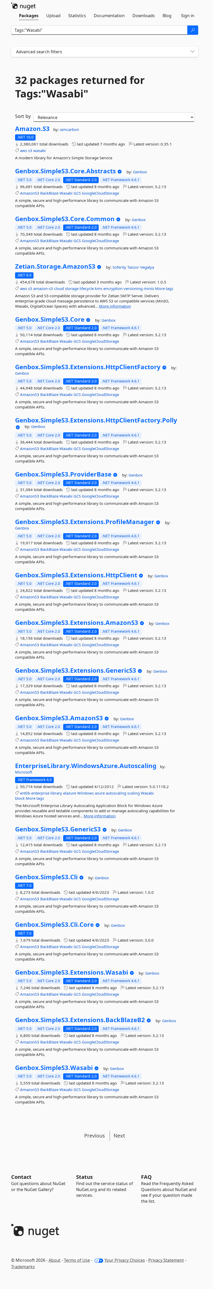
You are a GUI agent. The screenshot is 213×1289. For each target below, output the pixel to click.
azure (100, 793)
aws (23, 150)
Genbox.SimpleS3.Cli (46, 877)
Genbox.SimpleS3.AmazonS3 (59, 718)
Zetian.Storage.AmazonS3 (55, 266)
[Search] (192, 30)
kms (98, 288)
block (20, 798)
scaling (133, 793)
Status (84, 1176)
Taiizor (133, 267)
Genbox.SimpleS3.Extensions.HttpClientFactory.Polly (96, 420)
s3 (30, 150)
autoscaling (116, 793)
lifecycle (86, 288)
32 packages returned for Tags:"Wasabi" (80, 86)
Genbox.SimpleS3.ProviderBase (63, 474)
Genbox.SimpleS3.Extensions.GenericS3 (75, 670)
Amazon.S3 (32, 128)
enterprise (40, 793)
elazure (69, 793)
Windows (85, 793)
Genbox (140, 171)
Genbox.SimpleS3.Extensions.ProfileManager (84, 522)
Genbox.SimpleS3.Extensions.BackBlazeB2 (80, 1020)
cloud (59, 288)
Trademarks (23, 1267)
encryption (113, 288)
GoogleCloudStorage (100, 193)
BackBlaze (49, 193)
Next (119, 1135)
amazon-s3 (43, 288)
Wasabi (65, 193)
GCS (77, 193)
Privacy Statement (166, 1260)
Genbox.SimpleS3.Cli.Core (54, 924)
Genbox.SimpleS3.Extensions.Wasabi (71, 972)
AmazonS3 (29, 193)
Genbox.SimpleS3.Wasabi (54, 1067)
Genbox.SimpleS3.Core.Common (65, 219)
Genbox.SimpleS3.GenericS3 (58, 829)
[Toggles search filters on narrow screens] (192, 52)
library (56, 793)
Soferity (119, 267)
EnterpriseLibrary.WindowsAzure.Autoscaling (85, 766)
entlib (25, 793)
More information (115, 306)
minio (149, 288)
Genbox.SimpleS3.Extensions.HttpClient (76, 575)
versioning (133, 288)
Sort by (23, 116)
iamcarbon (69, 129)
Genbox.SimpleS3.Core (49, 319)
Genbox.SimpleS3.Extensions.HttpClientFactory (88, 367)
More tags (164, 288)
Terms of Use (77, 1260)
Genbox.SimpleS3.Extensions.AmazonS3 (76, 622)
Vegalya (147, 267)
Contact (21, 1176)
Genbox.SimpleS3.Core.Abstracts (65, 171)
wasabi (39, 150)
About (55, 1260)
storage (71, 288)
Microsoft (23, 772)
